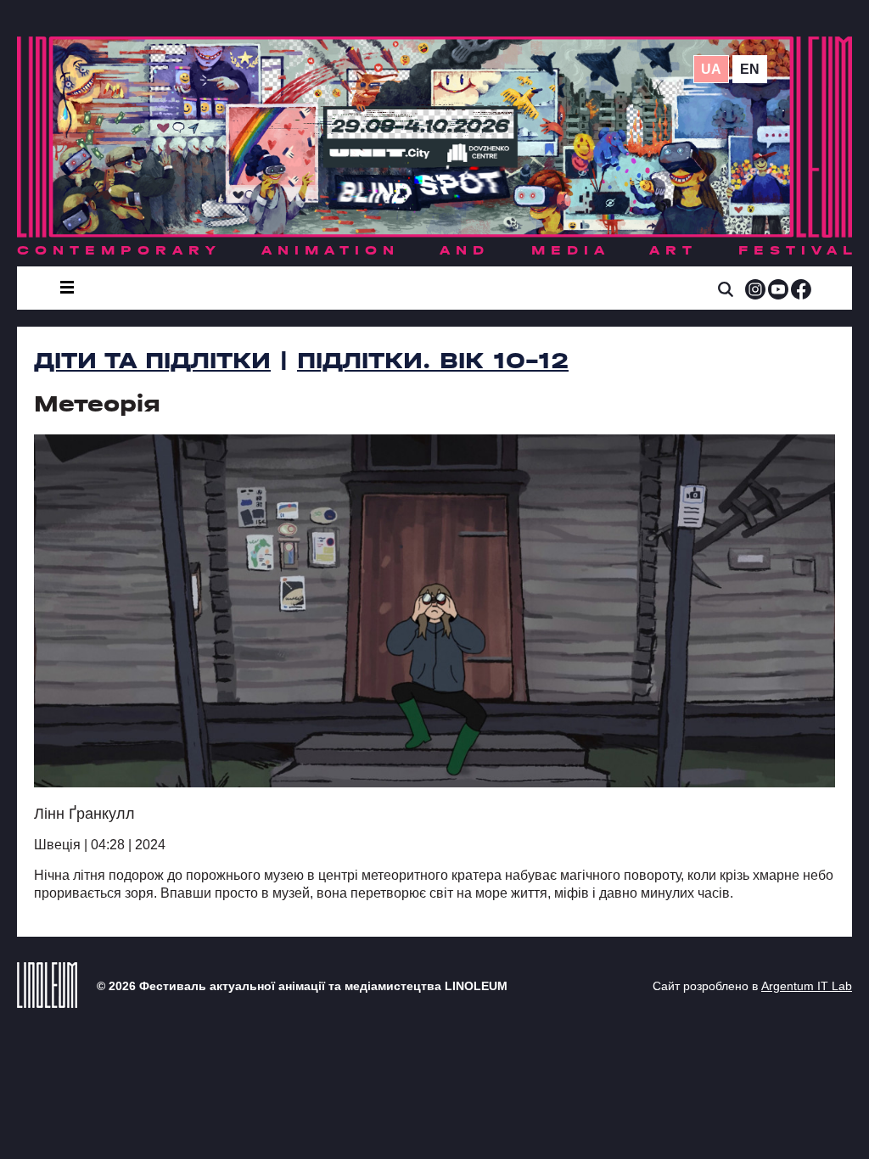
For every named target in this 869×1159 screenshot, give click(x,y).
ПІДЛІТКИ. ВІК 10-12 (433, 360)
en (750, 69)
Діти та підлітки (152, 360)
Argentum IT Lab (806, 986)
